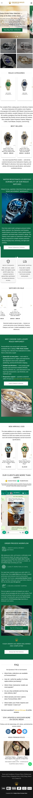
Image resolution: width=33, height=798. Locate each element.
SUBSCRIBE (16, 404)
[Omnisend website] (16, 414)
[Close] (30, 382)
